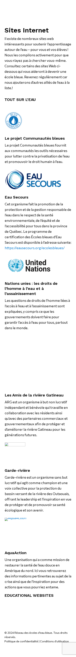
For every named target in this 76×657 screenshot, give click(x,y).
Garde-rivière (17, 470)
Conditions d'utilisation (54, 641)
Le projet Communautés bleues (35, 138)
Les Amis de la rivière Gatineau (34, 395)
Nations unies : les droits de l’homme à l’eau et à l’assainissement (31, 288)
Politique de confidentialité (21, 641)
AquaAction (16, 552)
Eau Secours (16, 197)
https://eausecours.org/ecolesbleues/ (35, 248)
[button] (55, 6)
